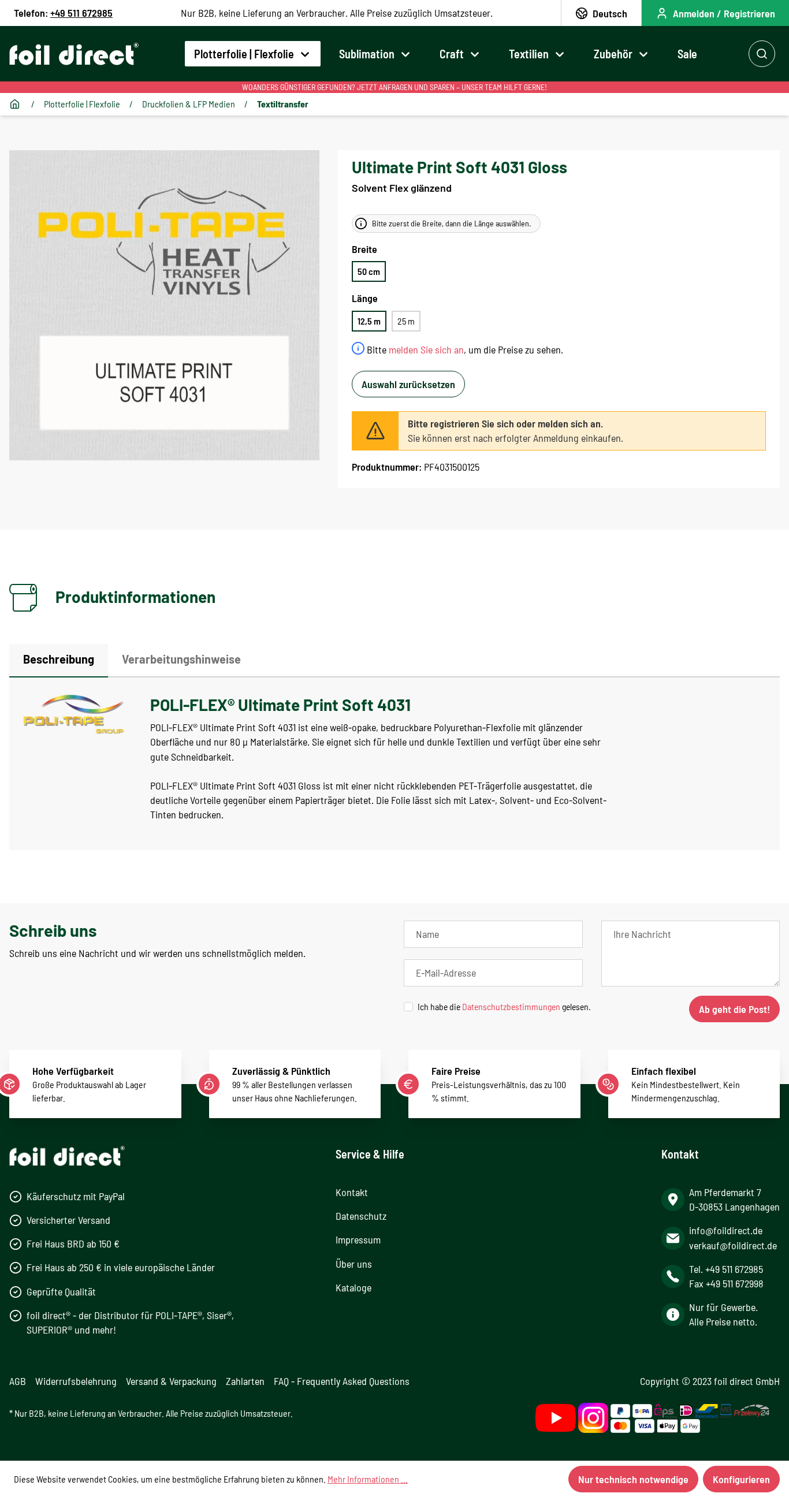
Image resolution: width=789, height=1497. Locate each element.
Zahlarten (245, 1381)
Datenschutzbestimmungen (511, 1006)
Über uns (354, 1263)
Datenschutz (361, 1215)
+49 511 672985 (81, 12)
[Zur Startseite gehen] (74, 54)
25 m (406, 320)
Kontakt (352, 1192)
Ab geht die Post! (734, 1009)
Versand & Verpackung (171, 1381)
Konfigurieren (741, 1479)
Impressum (358, 1239)
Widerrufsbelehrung (76, 1381)
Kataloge (353, 1287)
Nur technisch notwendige (633, 1479)
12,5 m (369, 320)
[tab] (58, 660)
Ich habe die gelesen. (504, 1006)
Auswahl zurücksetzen (408, 384)
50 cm (369, 271)
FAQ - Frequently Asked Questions (342, 1381)
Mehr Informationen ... (367, 1478)
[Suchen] (762, 53)
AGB (17, 1381)
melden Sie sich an (426, 349)
